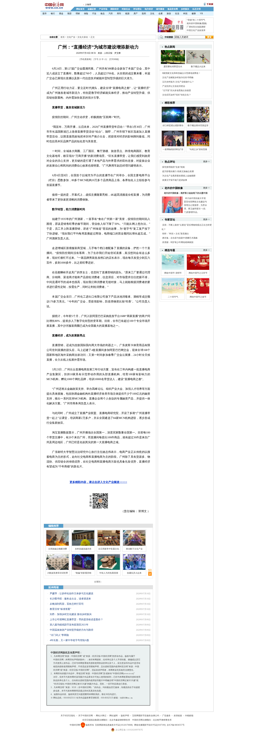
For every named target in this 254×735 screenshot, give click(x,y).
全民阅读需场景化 (83, 573)
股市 (45, 13)
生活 (177, 13)
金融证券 (92, 9)
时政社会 (126, 9)
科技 (185, 13)
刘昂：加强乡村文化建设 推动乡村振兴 (71, 614)
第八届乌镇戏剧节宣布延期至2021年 (69, 624)
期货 (69, 13)
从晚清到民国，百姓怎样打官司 (67, 604)
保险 (86, 13)
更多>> (206, 161)
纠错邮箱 (189, 715)
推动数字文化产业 (134, 549)
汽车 (111, 13)
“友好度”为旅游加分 (134, 573)
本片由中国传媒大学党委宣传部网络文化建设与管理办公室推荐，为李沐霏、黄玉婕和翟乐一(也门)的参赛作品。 (195, 205)
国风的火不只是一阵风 (57, 573)
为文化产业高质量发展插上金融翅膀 (178, 176)
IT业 (94, 13)
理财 (78, 13)
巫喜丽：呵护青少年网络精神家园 (177, 242)
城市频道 (160, 9)
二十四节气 (173, 297)
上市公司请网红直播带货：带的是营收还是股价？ (76, 619)
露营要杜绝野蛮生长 (173, 66)
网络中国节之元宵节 (198, 273)
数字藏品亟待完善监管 (198, 125)
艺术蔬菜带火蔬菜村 (108, 573)
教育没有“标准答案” (60, 609)
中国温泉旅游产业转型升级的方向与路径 (71, 630)
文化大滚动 (82, 37)
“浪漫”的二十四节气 (196, 20)
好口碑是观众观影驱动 (173, 125)
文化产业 (71, 37)
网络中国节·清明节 (173, 273)
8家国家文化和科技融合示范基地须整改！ (181, 73)
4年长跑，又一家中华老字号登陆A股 (69, 640)
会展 (160, 13)
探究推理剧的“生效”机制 (173, 167)
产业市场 (103, 9)
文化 (152, 13)
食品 (102, 13)
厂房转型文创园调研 (196, 27)
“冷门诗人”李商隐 (59, 635)
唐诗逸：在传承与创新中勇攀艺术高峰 (179, 238)
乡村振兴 (185, 9)
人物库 (88, 4)
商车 (119, 13)
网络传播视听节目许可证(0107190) (150, 725)
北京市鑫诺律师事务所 (119, 720)
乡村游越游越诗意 (83, 549)
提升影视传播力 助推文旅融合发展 (178, 171)
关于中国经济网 (85, 715)
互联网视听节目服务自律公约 (145, 715)
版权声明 (125, 715)
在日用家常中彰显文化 (108, 549)
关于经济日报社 (68, 715)
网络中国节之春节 (198, 297)
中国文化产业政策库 (196, 30)
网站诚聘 (113, 715)
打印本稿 (114, 59)
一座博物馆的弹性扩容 (173, 149)
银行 (53, 13)
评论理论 (137, 9)
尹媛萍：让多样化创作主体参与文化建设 (71, 593)
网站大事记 (101, 715)
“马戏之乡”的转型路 (198, 149)
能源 (127, 13)
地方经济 (149, 9)
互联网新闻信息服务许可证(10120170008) (114, 725)
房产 (136, 13)
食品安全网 (172, 9)
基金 (61, 13)
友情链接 (178, 715)
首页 (62, 37)
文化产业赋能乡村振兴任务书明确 (177, 77)
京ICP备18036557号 (176, 725)
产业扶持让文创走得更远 (173, 86)
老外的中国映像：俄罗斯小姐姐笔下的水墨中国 (186, 193)
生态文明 (196, 9)
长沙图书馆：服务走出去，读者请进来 (70, 598)
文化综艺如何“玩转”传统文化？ (176, 95)
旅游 (169, 13)
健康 (194, 13)
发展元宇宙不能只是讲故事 (174, 180)
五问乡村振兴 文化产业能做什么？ (178, 82)
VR (201, 13)
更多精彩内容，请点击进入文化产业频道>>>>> (98, 482)
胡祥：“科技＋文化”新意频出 (175, 233)
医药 (144, 13)
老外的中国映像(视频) (197, 23)
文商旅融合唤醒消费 (57, 549)
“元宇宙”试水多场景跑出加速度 (176, 90)
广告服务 (166, 715)
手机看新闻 (85, 59)
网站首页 (80, 9)
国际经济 (114, 9)
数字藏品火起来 (198, 66)
